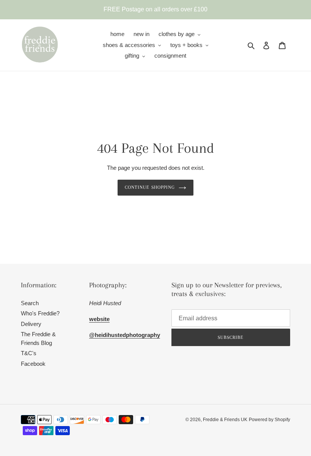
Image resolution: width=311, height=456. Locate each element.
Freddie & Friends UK (225, 419)
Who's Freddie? (40, 313)
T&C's (28, 353)
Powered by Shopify (269, 419)
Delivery (31, 324)
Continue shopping (150, 187)
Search (30, 303)
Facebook (33, 363)
